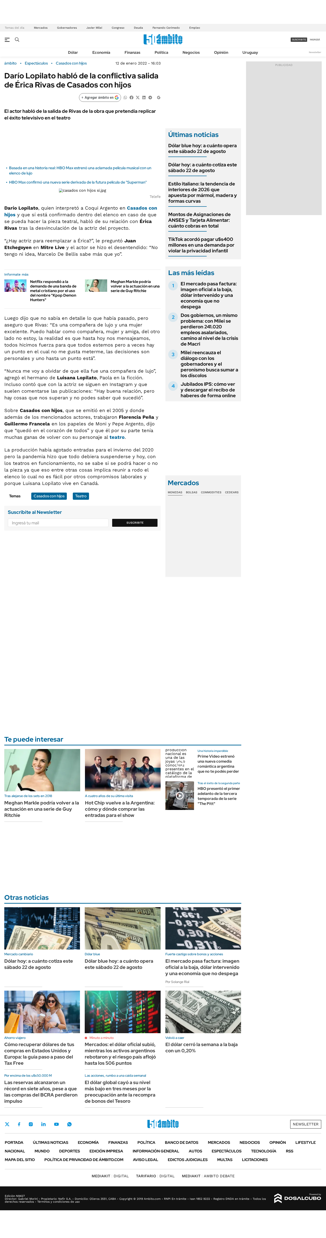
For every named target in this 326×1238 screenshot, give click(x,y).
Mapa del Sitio (20, 1159)
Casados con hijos (71, 63)
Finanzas (132, 52)
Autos (195, 1151)
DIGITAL (110, 1176)
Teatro (81, 496)
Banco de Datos (181, 1142)
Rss (289, 1151)
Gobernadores (67, 27)
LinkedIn (43, 1124)
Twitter (7, 1124)
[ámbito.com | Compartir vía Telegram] (150, 97)
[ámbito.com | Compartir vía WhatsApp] (125, 97)
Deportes (69, 1151)
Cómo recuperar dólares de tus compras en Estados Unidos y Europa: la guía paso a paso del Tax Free (39, 1053)
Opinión (221, 52)
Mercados (40, 27)
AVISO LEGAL (145, 1159)
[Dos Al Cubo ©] (297, 1198)
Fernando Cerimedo (166, 27)
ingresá (315, 39)
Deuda (138, 27)
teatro (117, 437)
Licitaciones (255, 1159)
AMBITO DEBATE (208, 1176)
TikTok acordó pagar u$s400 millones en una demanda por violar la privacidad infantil (201, 245)
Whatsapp (69, 1124)
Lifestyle (305, 1142)
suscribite (299, 39)
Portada (14, 1142)
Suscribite (135, 522)
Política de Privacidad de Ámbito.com (83, 1159)
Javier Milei (94, 27)
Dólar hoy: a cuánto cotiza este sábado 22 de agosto (202, 168)
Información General (156, 1151)
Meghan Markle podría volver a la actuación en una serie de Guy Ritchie (135, 286)
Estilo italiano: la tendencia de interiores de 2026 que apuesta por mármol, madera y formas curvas (202, 192)
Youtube (56, 1124)
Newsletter (315, 52)
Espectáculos (36, 63)
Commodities (211, 492)
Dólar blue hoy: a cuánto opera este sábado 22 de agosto (202, 148)
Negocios (191, 52)
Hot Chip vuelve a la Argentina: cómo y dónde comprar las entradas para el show (120, 809)
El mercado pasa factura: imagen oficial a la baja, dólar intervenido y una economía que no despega (209, 295)
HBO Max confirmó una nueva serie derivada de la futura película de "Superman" (78, 182)
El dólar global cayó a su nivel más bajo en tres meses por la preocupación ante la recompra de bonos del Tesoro (120, 1091)
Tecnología (263, 1151)
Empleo (194, 27)
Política (161, 52)
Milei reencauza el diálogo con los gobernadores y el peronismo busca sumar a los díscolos (209, 364)
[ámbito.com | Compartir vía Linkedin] (144, 97)
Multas (224, 1159)
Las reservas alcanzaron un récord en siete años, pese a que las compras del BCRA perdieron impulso (41, 1091)
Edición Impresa (106, 1151)
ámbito (10, 63)
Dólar (73, 52)
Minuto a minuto (101, 1038)
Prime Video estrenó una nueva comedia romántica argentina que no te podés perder (218, 764)
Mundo (42, 1151)
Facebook (19, 1124)
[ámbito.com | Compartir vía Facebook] (131, 97)
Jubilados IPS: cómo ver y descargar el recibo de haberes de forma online (208, 390)
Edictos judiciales (188, 1159)
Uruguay (250, 52)
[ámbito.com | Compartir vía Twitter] (138, 97)
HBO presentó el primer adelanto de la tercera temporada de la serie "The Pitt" (219, 796)
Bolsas (191, 492)
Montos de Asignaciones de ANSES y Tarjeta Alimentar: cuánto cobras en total (199, 220)
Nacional (15, 1151)
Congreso (118, 27)
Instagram (31, 1124)
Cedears (232, 492)
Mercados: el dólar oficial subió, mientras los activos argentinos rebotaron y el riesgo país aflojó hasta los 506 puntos (120, 1053)
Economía (101, 52)
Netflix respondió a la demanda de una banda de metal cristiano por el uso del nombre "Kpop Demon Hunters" (53, 291)
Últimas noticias (50, 1142)
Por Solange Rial (177, 982)
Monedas (175, 492)
